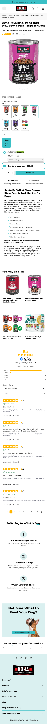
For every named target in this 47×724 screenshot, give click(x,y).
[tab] (3, 332)
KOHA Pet (18, 720)
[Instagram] (21, 657)
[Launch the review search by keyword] (44, 393)
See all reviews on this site (25, 366)
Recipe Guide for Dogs (23, 633)
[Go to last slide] (21, 88)
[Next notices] (42, 512)
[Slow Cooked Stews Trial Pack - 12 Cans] (12, 323)
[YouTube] (30, 657)
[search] (32, 8)
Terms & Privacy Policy (30, 720)
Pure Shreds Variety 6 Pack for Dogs (33, 337)
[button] (30, 173)
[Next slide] (26, 88)
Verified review (10, 404)
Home (4, 15)
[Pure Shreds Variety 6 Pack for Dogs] (34, 323)
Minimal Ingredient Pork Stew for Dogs (34, 299)
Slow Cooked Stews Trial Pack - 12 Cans (12, 337)
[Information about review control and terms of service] (35, 362)
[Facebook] (16, 657)
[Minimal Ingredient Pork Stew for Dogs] (34, 285)
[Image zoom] (23, 62)
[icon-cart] (42, 8)
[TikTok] (26, 657)
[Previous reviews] (7, 511)
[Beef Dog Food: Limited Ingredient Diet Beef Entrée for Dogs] (12, 285)
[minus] (4, 173)
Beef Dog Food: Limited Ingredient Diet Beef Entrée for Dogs (12, 300)
